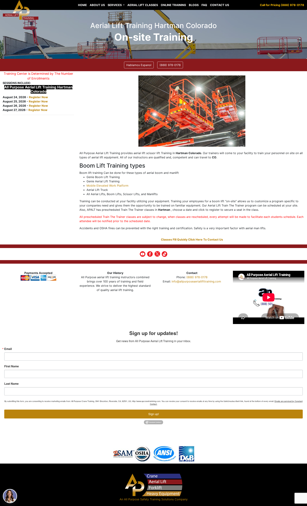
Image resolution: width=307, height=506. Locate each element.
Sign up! (153, 414)
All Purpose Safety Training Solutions (149, 499)
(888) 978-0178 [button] (170, 65)
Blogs (194, 5)
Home (82, 5)
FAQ (204, 5)
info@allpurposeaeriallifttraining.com (196, 281)
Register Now (38, 97)
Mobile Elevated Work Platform (107, 185)
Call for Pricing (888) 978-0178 (282, 5)
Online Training (173, 5)
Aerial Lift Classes (142, 5)
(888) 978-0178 (197, 277)
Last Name (11, 383)
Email (8, 348)
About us (97, 5)
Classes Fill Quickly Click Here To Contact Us (192, 239)
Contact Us (219, 5)
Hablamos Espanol (138, 65)
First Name (11, 366)
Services (115, 5)
